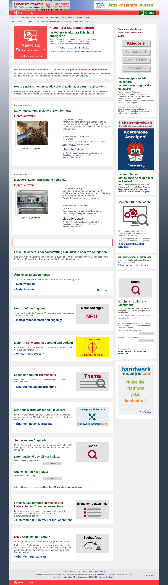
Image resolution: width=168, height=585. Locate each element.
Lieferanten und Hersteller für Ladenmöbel (44, 520)
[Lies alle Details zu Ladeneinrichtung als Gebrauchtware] (32, 133)
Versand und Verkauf (30, 354)
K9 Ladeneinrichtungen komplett (47, 22)
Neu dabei (55, 17)
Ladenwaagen (25, 283)
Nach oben (102, 290)
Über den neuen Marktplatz (34, 423)
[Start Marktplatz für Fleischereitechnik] (41, 5)
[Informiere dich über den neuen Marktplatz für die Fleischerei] (92, 415)
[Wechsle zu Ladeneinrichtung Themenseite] (92, 380)
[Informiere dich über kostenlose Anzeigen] (136, 145)
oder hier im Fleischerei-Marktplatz (131, 337)
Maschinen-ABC (68, 17)
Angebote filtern (83, 17)
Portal (20, 13)
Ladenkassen (25, 289)
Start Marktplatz (17, 22)
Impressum (102, 574)
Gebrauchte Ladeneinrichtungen (133, 265)
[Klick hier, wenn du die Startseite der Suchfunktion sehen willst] (135, 286)
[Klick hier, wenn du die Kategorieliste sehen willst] (136, 56)
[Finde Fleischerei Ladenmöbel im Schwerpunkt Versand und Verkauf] (92, 347)
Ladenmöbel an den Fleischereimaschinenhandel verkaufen (84, 572)
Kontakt (129, 574)
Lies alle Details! (73, 149)
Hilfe (31, 13)
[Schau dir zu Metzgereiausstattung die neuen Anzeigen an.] (92, 312)
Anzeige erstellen (28, 17)
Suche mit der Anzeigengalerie (129, 331)
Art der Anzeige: (69, 144)
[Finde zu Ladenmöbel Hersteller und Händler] (92, 508)
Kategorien (29, 22)
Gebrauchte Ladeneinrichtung (36, 386)
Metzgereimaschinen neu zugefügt (39, 320)
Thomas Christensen (106, 577)
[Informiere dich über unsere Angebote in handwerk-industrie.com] (125, 5)
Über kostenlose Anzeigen (134, 191)
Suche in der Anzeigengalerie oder (27, 461)
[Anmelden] (147, 13)
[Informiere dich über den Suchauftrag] (92, 542)
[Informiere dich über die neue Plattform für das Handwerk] (136, 390)
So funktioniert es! (80, 76)
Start (17, 17)
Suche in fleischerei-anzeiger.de (26, 476)
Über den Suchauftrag (31, 556)
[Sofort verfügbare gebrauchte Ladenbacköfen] (136, 216)
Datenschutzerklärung (116, 574)
